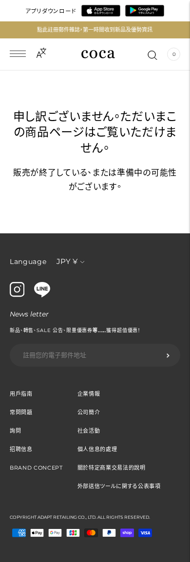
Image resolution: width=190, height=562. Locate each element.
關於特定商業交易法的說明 (111, 467)
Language (28, 261)
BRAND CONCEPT (36, 467)
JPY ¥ (67, 261)
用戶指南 (21, 393)
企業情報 (88, 393)
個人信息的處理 (97, 449)
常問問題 (21, 412)
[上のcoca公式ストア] (42, 295)
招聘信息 (21, 449)
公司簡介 (88, 412)
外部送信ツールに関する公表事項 (119, 486)
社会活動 (88, 430)
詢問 (15, 430)
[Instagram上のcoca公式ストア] (17, 294)
